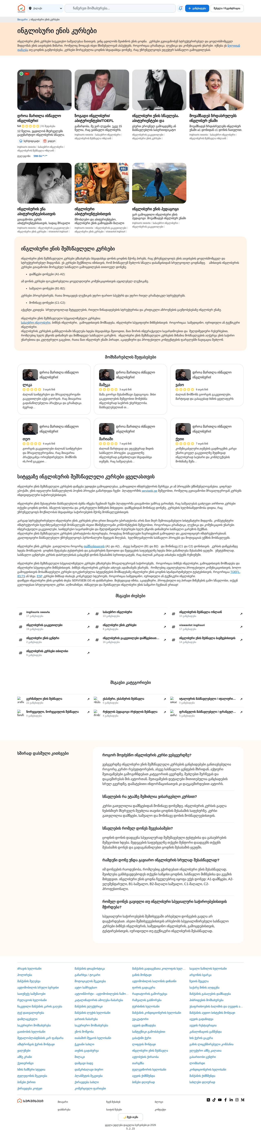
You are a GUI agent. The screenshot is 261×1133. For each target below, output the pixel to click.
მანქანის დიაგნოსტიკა (90, 968)
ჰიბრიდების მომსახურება (206, 1000)
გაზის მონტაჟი (142, 974)
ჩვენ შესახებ (113, 1101)
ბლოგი (159, 1101)
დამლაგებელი (27, 1019)
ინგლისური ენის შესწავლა (150, 1050)
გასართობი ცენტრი (202, 1057)
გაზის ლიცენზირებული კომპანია (211, 1044)
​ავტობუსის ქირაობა (145, 1057)
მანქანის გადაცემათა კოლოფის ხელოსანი (159, 968)
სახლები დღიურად (202, 1082)
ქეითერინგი (25, 1063)
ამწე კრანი (24, 1057)
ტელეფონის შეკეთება (32, 1075)
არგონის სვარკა (200, 974)
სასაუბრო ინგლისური (35, 322)
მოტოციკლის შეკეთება (90, 981)
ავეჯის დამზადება (144, 1025)
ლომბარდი (197, 1063)
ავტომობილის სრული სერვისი (38, 987)
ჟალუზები (23, 1050)
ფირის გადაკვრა (143, 987)
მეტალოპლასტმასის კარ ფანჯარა (40, 1038)
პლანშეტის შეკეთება (89, 1075)
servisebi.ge (149, 490)
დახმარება (64, 1109)
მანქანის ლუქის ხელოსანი (92, 1012)
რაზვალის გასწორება (146, 1000)
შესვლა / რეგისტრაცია (227, 8)
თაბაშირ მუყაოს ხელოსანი (93, 1038)
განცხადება (199, 8)
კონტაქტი (160, 1109)
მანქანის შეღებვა (28, 981)
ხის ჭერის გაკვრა (201, 1038)
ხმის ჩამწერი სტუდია (31, 1069)
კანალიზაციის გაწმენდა (205, 1031)
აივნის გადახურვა (87, 1050)
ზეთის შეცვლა (199, 981)
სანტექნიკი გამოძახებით (148, 1031)
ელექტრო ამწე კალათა (205, 1050)
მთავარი (22, 19)
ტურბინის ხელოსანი (145, 1006)
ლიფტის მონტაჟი (144, 1044)
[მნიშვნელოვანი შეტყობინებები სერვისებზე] (180, 8)
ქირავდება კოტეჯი (29, 1088)
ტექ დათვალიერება (30, 1012)
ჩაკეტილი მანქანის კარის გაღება (39, 1006)
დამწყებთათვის (94, 546)
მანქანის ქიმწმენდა (202, 1075)
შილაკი (80, 1057)
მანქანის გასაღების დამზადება (210, 993)
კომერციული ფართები (90, 1088)
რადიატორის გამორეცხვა (149, 993)
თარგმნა (138, 1063)
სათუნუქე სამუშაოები (31, 993)
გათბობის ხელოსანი (31, 1031)
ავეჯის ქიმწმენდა (143, 1075)
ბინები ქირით (26, 1082)
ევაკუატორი (140, 1019)
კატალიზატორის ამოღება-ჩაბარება (99, 1000)
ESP (39, 576)
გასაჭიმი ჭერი (141, 1038)
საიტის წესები (114, 1109)
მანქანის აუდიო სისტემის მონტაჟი (212, 1012)
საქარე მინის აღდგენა (204, 987)
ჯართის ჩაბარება (86, 1019)
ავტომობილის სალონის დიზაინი (154, 981)
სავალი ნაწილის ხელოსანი (208, 968)
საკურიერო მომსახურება (34, 1025)
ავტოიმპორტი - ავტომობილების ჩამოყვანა (102, 993)
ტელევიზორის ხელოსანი (149, 1069)
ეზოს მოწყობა (84, 1031)
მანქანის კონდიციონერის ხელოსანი (156, 1012)
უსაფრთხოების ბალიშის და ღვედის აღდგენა (216, 1006)
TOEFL (235, 572)
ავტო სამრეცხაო (86, 987)
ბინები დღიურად (143, 1082)
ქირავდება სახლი (87, 1082)
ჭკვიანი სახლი (84, 1044)
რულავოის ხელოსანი (32, 1000)
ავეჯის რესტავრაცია (203, 1025)
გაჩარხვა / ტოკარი (87, 974)
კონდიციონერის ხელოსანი (207, 1069)
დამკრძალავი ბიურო (89, 1069)
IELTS (21, 576)
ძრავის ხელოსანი (29, 968)
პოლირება (24, 974)
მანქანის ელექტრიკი (89, 1006)
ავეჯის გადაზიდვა (201, 1019)
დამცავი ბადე (84, 1063)
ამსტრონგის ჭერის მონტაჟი (36, 1044)
